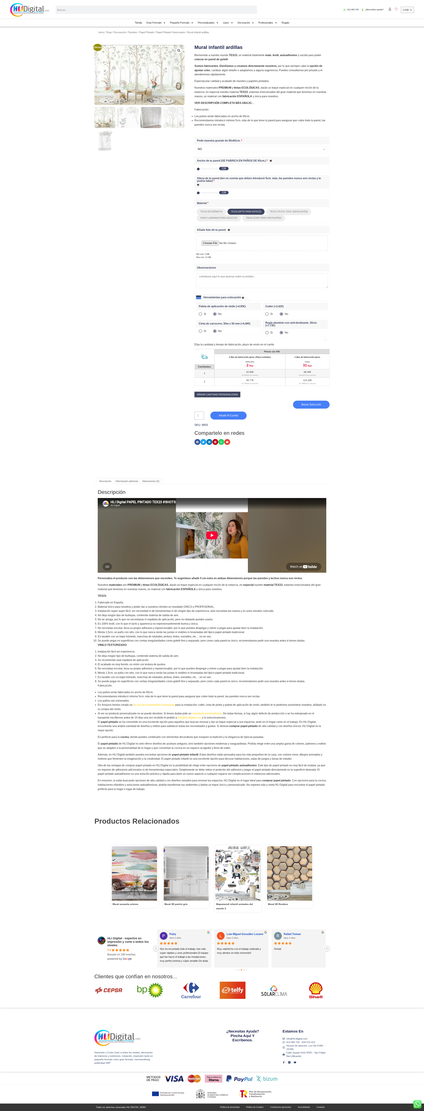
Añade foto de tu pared (211, 230)
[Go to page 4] (244, 970)
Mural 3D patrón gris (175, 904)
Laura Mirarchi (293, 934)
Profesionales (265, 22)
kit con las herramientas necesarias (154, 704)
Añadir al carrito (228, 415)
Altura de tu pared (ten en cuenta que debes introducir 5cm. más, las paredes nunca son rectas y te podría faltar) (259, 179)
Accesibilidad (304, 1107)
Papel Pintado (146, 32)
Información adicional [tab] (127, 481)
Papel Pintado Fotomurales (170, 32)
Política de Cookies (255, 1107)
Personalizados (206, 22)
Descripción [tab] (105, 481)
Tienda (138, 22)
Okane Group (177, 934)
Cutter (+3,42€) (274, 306)
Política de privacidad (229, 1107)
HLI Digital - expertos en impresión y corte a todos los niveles (128, 942)
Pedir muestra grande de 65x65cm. (219, 140)
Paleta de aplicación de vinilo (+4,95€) (222, 306)
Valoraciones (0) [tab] (150, 481)
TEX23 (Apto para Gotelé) (246, 211)
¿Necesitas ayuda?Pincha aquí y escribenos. (242, 1035)
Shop (109, 32)
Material (202, 203)
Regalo (285, 22)
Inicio (101, 32)
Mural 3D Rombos (278, 904)
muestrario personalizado (207, 713)
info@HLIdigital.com (189, 717)
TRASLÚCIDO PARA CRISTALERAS (264, 218)
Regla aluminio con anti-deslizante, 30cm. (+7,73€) (291, 324)
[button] (179, 51)
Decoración (244, 22)
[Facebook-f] (284, 1062)
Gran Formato (153, 22)
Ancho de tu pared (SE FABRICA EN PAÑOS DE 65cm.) (232, 160)
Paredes (132, 32)
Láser (226, 22)
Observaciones (206, 267)
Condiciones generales (280, 1107)
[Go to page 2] (238, 970)
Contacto (321, 1107)
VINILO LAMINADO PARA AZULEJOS (218, 218)
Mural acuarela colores (125, 904)
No (220, 314)
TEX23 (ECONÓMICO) (211, 211)
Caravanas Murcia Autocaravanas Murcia (246, 934)
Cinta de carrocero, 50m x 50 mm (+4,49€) (224, 323)
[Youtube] (295, 1062)
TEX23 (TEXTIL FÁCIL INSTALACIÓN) (289, 211)
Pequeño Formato (179, 22)
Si (205, 314)
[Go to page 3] (241, 970)
